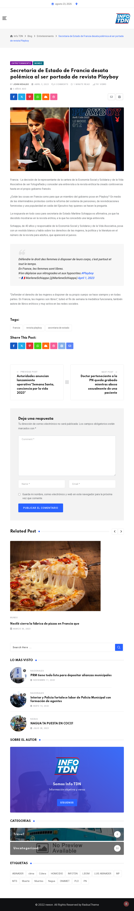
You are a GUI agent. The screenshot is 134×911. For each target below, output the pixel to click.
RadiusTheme (90, 904)
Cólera (42, 873)
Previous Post (29, 372)
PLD (77, 881)
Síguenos (67, 802)
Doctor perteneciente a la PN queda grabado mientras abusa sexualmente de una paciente (99, 384)
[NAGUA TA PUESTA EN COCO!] (18, 723)
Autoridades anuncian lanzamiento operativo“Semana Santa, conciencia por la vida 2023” (35, 384)
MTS (14, 881)
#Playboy (87, 273)
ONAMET (65, 881)
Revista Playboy (34, 327)
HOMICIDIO (57, 873)
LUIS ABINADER (102, 873)
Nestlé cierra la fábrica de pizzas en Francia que (44, 623)
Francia (16, 327)
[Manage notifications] (126, 903)
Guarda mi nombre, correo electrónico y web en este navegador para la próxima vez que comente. (67, 496)
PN (85, 881)
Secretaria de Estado (58, 327)
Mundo (14, 617)
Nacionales (37, 671)
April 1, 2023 (86, 278)
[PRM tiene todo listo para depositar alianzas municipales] (18, 675)
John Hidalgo (21, 84)
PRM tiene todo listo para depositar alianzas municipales (71, 675)
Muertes (38, 881)
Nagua (34, 719)
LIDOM (86, 873)
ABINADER (18, 873)
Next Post (107, 372)
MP (118, 873)
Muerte (26, 881)
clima (31, 873)
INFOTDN (73, 873)
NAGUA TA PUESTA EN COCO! (51, 723)
